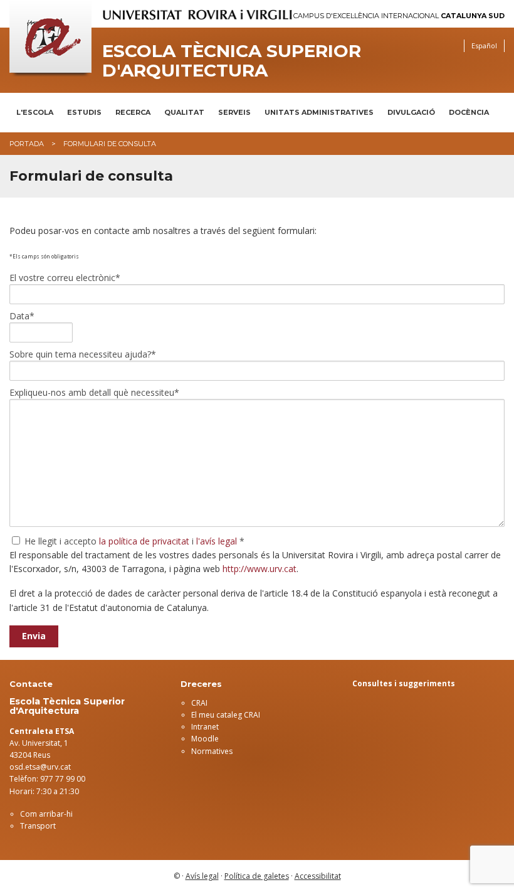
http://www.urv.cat (259, 569)
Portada (26, 143)
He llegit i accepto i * (133, 540)
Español (484, 45)
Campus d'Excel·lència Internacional (399, 16)
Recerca (132, 112)
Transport (38, 825)
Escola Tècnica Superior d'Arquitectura (231, 60)
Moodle (205, 738)
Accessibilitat (318, 876)
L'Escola (34, 112)
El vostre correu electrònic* (64, 277)
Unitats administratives (319, 112)
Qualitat (184, 112)
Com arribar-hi (46, 814)
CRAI (199, 703)
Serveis (234, 112)
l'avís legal (216, 541)
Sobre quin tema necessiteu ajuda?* (82, 354)
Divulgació (411, 112)
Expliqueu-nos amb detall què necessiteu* (94, 392)
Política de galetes (256, 876)
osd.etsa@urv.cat (40, 767)
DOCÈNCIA (469, 112)
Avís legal (202, 876)
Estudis (84, 112)
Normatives (212, 751)
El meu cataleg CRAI (225, 714)
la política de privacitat (144, 541)
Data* (21, 316)
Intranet (205, 726)
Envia (34, 636)
